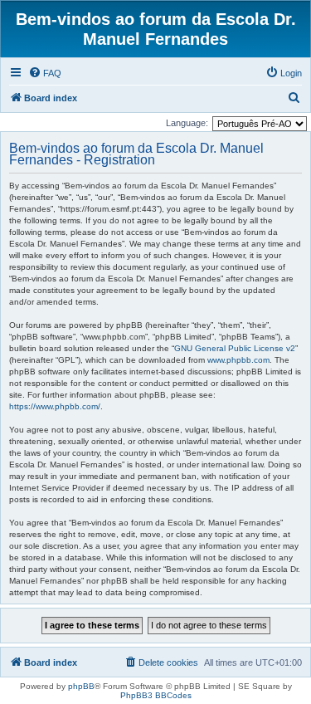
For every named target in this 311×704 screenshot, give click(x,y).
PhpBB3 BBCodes (156, 695)
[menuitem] (44, 73)
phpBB (81, 686)
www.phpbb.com (238, 359)
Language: (187, 123)
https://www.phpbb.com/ (54, 406)
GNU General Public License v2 (234, 348)
